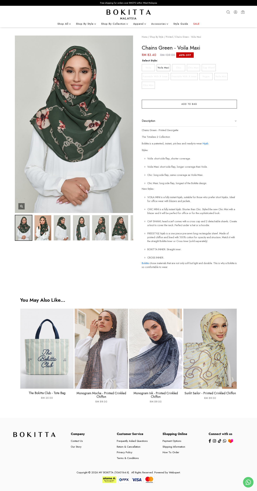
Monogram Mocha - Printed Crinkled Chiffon (101, 394)
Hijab (205, 143)
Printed (169, 36)
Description (148, 121)
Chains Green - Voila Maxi (188, 36)
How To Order (171, 452)
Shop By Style (156, 36)
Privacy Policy (124, 452)
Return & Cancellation (128, 447)
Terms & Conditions (128, 458)
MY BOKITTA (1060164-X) (114, 472)
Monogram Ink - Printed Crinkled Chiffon (156, 394)
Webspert (174, 472)
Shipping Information (174, 447)
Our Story (76, 447)
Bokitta (145, 263)
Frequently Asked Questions (132, 441)
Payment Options (172, 441)
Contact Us (77, 441)
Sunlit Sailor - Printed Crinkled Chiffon (210, 393)
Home (144, 36)
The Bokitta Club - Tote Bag (47, 393)
